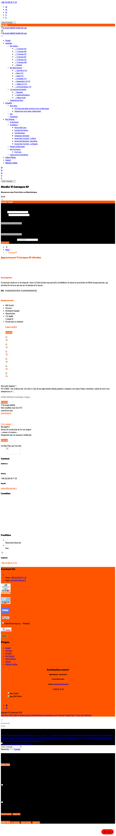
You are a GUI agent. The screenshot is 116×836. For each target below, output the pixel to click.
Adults (3, 217)
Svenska (9, 741)
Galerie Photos (10, 157)
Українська (71, 738)
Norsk (47, 738)
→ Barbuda (18, 65)
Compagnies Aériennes (21, 135)
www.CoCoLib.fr (6, 413)
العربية (48, 735)
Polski (97, 738)
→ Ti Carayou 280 (20, 62)
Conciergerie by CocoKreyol (19, 154)
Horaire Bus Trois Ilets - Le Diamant (26, 144)
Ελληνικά (38, 735)
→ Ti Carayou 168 (20, 51)
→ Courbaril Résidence (22, 95)
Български (101, 735)
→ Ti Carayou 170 (20, 54)
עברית (36, 738)
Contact (8, 160)
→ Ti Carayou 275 (20, 59)
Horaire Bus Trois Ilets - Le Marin (25, 138)
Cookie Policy (70, 715)
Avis (11, 114)
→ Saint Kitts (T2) (20, 70)
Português (90, 738)
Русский (109, 738)
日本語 (78, 738)
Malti (96, 735)
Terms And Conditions (83, 715)
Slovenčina (35, 741)
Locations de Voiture (21, 130)
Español (15, 735)
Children (4, 228)
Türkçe (60, 738)
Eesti (44, 735)
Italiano (27, 735)
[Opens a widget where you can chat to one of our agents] (107, 832)
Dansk (32, 735)
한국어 (84, 738)
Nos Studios (14, 46)
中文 (41, 741)
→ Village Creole (20, 97)
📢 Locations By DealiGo (18, 89)
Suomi (54, 735)
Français (21, 735)
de (6, 6)
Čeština (3, 738)
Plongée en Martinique (17, 146)
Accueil (7, 40)
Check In (4, 212)
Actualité (8, 103)
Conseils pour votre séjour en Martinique (27, 111)
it (6, 17)
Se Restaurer (14, 122)
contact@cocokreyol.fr (9, 488)
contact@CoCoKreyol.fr (60, 684)
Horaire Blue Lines (20, 127)
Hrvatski (18, 738)
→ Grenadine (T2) (20, 78)
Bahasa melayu (88, 735)
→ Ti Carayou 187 (20, 57)
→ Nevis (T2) (18, 73)
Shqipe (20, 741)
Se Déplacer (14, 124)
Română (3, 741)
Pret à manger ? (6, 424)
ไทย (65, 738)
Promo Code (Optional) (9, 239)
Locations (8, 43)
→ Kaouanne (18, 92)
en (6, 9)
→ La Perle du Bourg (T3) (22, 86)
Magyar (12, 738)
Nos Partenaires (15, 149)
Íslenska (42, 738)
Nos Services (10, 119)
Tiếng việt (102, 738)
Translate (17, 749)
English (9, 735)
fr (6, 15)
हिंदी (7, 738)
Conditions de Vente (16, 100)
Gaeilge (59, 735)
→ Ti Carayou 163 (20, 48)
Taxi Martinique (19, 133)
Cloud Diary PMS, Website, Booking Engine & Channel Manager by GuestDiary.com (29, 715)
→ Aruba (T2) (18, 76)
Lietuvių (65, 735)
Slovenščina (28, 741)
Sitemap (61, 715)
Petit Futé (17, 152)
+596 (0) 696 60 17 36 (9, 2)
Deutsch (4, 735)
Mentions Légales (11, 162)
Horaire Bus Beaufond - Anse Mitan (25, 141)
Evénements (14, 116)
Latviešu (71, 735)
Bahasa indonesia (28, 738)
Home (7, 249)
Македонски (78, 735)
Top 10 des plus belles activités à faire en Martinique (31, 108)
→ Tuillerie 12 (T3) (20, 84)
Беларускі (109, 735)
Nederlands (54, 738)
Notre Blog (13, 105)
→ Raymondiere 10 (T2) (22, 81)
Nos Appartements (16, 67)
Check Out (4, 214)
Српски (15, 741)
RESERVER (8, 332)
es (6, 12)
